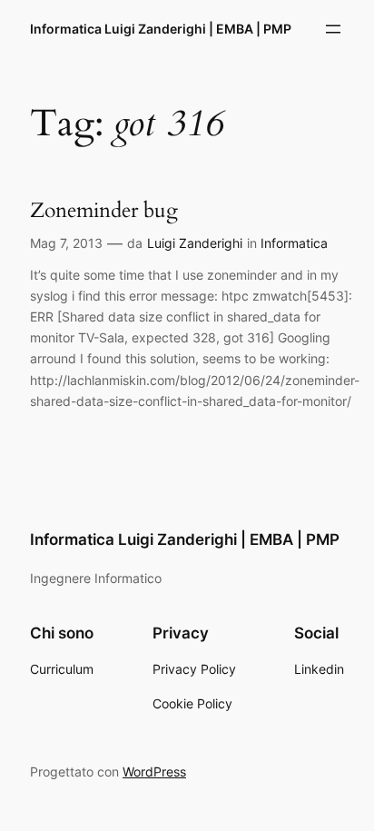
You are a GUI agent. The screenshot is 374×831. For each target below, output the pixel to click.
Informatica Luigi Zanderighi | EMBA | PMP (160, 28)
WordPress (154, 771)
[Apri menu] (333, 29)
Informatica (294, 243)
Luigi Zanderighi (194, 243)
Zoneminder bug (104, 210)
